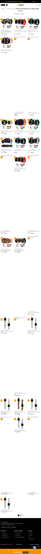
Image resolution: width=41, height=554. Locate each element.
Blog (30, 537)
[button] (3, 5)
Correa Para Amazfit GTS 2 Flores (7, 493)
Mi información (4, 535)
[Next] (22, 515)
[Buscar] (7, 5)
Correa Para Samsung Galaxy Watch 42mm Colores (6, 250)
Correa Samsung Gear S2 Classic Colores (7, 132)
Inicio (3, 9)
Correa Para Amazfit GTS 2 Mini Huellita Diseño (6, 413)
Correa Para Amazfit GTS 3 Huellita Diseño (34, 332)
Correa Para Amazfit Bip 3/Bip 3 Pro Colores (6, 151)
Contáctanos (31, 539)
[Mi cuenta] (36, 5)
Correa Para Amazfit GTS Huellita (20, 430)
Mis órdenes (4, 533)
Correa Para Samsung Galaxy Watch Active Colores (19, 250)
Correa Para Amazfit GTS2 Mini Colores (33, 32)
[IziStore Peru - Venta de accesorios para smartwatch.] (20, 5)
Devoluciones (18, 535)
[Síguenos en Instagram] (17, 544)
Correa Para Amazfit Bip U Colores (20, 131)
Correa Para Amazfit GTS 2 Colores (19, 114)
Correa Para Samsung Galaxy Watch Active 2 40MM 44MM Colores (6, 32)
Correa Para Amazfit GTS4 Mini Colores (19, 169)
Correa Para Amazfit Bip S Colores (34, 150)
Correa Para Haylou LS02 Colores (34, 131)
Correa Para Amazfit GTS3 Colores (20, 150)
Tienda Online (10, 9)
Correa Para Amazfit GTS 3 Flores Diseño (20, 394)
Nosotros (30, 533)
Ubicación (31, 535)
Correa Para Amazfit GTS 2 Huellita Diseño (34, 413)
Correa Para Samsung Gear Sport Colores (34, 232)
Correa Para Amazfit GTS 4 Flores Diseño (34, 313)
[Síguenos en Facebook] (16, 544)
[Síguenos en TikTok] (18, 544)
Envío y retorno (18, 533)
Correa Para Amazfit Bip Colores (6, 50)
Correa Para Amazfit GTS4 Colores (20, 31)
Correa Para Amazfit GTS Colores (34, 113)
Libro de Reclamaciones (20, 537)
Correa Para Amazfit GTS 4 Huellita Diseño (7, 332)
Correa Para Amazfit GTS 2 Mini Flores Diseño (19, 413)
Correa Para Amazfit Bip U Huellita (7, 511)
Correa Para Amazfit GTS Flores (33, 493)
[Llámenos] (21, 544)
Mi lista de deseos (5, 537)
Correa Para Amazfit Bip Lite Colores (6, 232)
